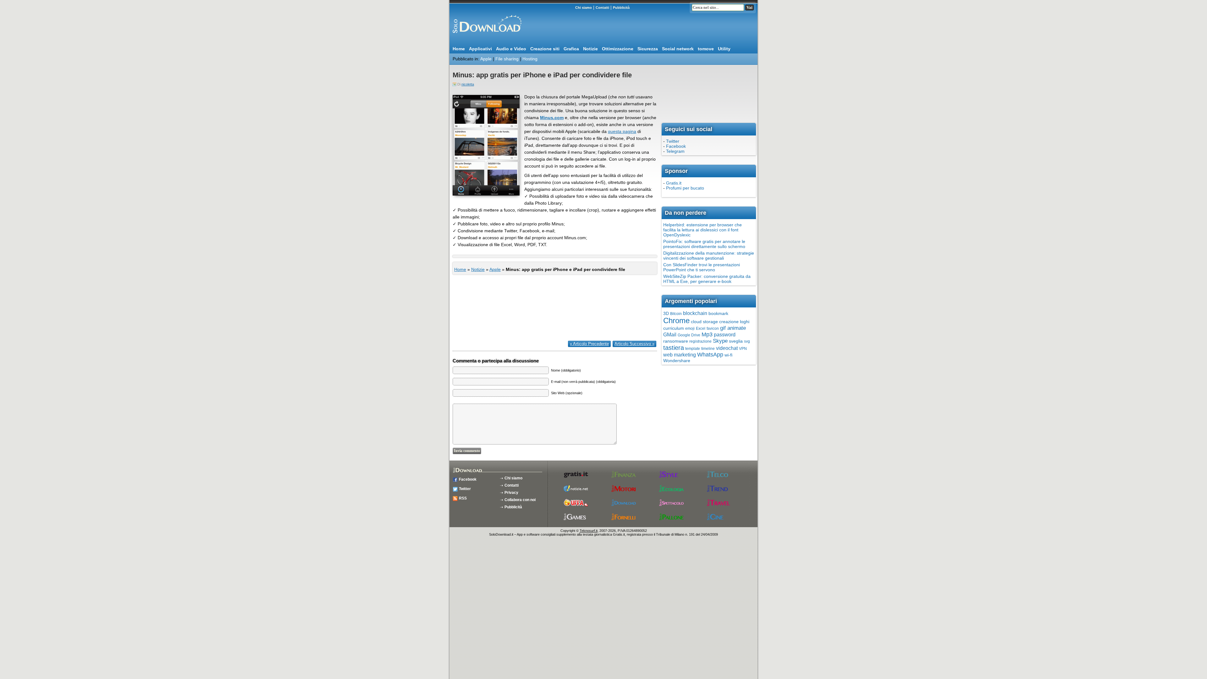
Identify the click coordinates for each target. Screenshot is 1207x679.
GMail (669, 334)
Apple (486, 58)
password (725, 334)
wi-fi (728, 354)
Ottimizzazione (617, 48)
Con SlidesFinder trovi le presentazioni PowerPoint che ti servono (701, 267)
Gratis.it (673, 182)
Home (459, 48)
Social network (678, 48)
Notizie (590, 48)
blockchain (695, 313)
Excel (700, 328)
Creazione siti (544, 48)
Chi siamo (583, 7)
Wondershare (676, 360)
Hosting (529, 58)
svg (747, 341)
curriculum (673, 328)
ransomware (675, 341)
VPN (743, 348)
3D (666, 313)
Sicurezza (647, 48)
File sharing (507, 58)
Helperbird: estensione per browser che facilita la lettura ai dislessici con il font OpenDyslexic (702, 229)
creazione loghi (734, 321)
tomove (706, 48)
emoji (690, 328)
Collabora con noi (520, 500)
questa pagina (622, 131)
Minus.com (552, 117)
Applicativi (480, 48)
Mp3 (707, 334)
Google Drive (689, 335)
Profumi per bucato (685, 187)
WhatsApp (710, 354)
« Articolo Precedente (589, 343)
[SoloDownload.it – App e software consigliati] (485, 35)
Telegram (675, 151)
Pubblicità (621, 7)
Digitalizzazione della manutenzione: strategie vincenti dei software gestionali (708, 256)
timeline (708, 348)
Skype (720, 341)
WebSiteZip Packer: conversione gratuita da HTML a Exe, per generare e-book (707, 279)
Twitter (672, 141)
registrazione (700, 341)
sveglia (736, 341)
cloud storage (704, 321)
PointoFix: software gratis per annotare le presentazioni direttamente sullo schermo (704, 244)
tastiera (673, 347)
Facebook (676, 146)
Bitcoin (676, 314)
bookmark (718, 313)
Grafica (571, 48)
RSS (463, 498)
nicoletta (467, 84)
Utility (724, 48)
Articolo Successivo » (634, 343)
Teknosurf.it (589, 531)
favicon (713, 328)
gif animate (733, 328)
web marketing (679, 354)
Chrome (676, 320)
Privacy (511, 492)
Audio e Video (511, 48)
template (692, 348)
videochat (727, 348)
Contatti (602, 7)
